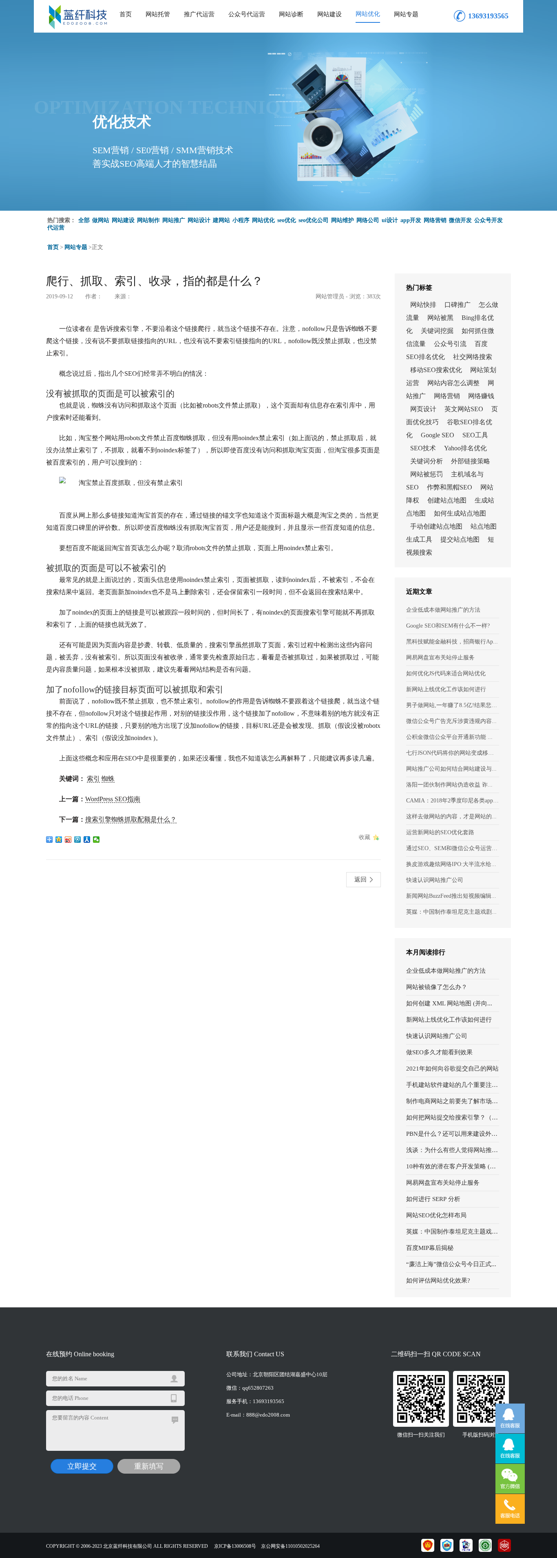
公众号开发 (488, 220)
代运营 (55, 228)
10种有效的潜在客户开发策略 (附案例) (452, 1166)
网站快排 (423, 304)
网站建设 (329, 14)
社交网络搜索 (472, 356)
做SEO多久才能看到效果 (439, 1052)
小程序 (241, 220)
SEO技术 (423, 448)
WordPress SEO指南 (112, 799)
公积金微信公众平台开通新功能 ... (449, 737)
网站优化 (368, 14)
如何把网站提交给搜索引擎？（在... (452, 1117)
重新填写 (149, 1466)
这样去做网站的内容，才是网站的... (451, 816)
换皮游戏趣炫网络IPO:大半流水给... (451, 864)
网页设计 (423, 408)
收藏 (364, 837)
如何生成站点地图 (460, 513)
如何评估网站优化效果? (438, 1280)
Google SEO (437, 435)
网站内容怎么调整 (453, 382)
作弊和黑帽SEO (449, 487)
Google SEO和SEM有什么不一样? (448, 626)
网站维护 (342, 220)
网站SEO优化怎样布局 (436, 1215)
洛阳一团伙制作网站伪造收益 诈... (449, 785)
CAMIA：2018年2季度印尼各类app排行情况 (452, 801)
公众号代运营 (246, 14)
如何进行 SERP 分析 (433, 1199)
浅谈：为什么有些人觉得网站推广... (452, 1150)
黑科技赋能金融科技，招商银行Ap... (452, 642)
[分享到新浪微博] (68, 839)
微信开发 (460, 220)
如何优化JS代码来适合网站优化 (446, 673)
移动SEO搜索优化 (436, 369)
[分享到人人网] (87, 839)
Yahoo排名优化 (465, 448)
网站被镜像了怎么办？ (436, 987)
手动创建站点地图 (436, 526)
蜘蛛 (108, 778)
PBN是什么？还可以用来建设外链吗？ (452, 1133)
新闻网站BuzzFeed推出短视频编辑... (451, 896)
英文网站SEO (463, 408)
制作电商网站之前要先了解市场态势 (452, 1101)
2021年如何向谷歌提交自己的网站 (452, 1068)
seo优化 (286, 220)
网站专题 (406, 14)
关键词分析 (426, 461)
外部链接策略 (470, 461)
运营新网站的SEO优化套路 (440, 832)
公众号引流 (450, 343)
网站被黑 (440, 317)
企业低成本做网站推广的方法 (443, 610)
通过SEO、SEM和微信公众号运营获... (452, 848)
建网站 (221, 220)
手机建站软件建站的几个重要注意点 (452, 1085)
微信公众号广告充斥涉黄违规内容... (451, 721)
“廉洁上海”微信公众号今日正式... (451, 1264)
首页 (125, 14)
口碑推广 (457, 304)
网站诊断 (291, 14)
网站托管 (158, 14)
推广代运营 (199, 14)
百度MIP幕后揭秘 (429, 1248)
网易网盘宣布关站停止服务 (440, 657)
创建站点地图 (446, 500)
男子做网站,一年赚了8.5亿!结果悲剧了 (452, 705)
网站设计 (199, 220)
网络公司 (367, 220)
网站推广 (173, 220)
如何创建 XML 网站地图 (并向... (449, 1003)
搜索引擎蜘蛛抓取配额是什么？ (131, 819)
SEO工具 (475, 435)
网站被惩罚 (426, 474)
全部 (84, 220)
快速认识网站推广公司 (434, 880)
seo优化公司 (313, 220)
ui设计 (390, 220)
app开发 (410, 220)
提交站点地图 (460, 539)
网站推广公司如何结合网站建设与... (451, 769)
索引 (93, 778)
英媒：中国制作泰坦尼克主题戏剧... (451, 912)
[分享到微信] (96, 839)
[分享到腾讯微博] (77, 839)
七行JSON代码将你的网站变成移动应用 (452, 753)
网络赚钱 (481, 395)
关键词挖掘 (437, 330)
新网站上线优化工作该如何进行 (446, 689)
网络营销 (435, 220)
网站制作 (148, 220)
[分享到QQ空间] (58, 839)
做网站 (100, 220)
